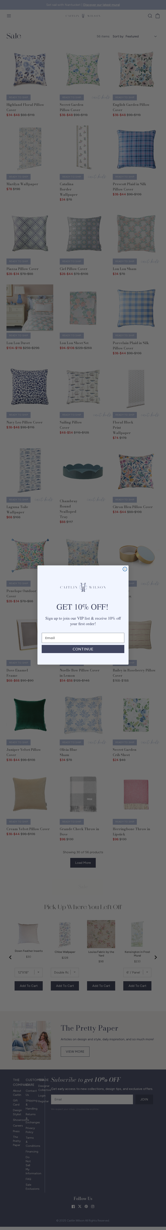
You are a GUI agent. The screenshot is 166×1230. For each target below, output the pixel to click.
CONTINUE (83, 649)
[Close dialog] (125, 569)
